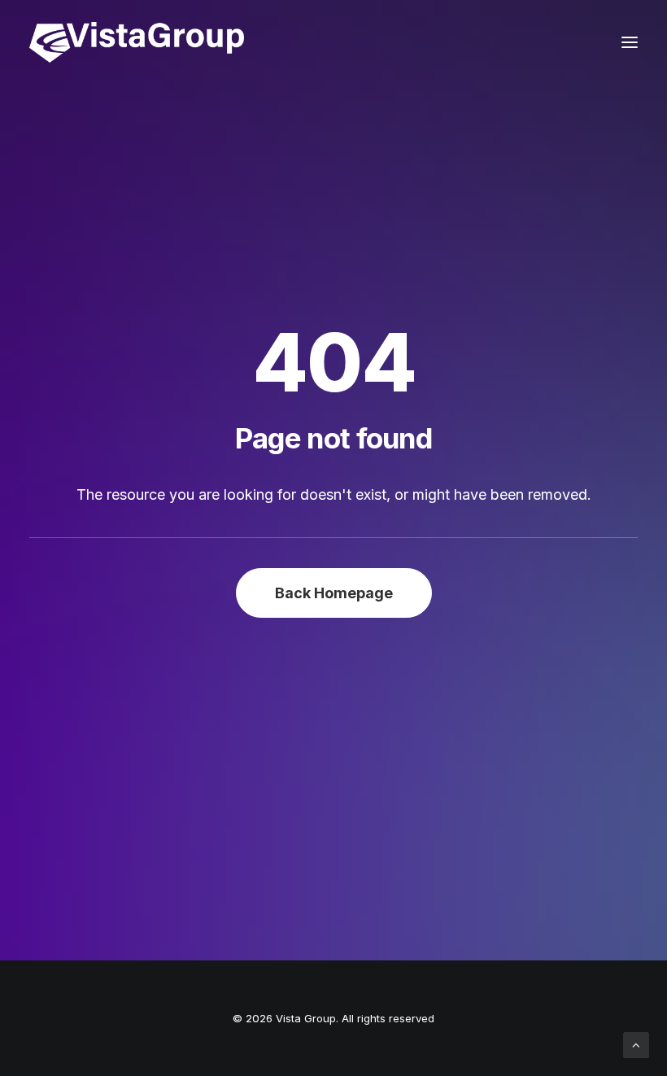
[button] (629, 42)
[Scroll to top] (636, 1044)
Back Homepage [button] (334, 592)
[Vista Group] (136, 42)
